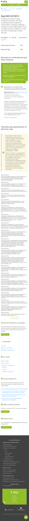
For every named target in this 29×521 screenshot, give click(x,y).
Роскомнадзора (8, 453)
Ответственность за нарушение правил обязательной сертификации (12, 399)
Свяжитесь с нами (13, 5)
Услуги (14, 496)
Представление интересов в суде (10, 479)
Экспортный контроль (8, 460)
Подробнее (5, 334)
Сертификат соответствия (20, 92)
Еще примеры (14, 318)
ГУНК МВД (7, 455)
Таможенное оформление (9, 471)
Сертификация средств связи (10, 463)
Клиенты (14, 499)
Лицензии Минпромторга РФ (10, 446)
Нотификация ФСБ (7, 444)
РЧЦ (6, 451)
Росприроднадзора (9, 456)
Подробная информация (10, 117)
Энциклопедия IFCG (7, 485)
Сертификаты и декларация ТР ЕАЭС (11, 461)
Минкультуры (8, 458)
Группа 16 (4, 369)
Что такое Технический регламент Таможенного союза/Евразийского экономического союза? (14, 391)
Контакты (14, 501)
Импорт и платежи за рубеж (9, 470)
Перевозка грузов (7, 473)
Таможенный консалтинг (9, 478)
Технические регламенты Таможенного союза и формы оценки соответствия (14, 395)
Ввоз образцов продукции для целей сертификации (15, 388)
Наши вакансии (6, 427)
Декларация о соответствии (11, 93)
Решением (12, 108)
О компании (14, 497)
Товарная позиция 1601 (8, 371)
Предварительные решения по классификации (14, 481)
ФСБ (6, 449)
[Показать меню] (26, 1)
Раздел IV (4, 367)
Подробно (3, 39)
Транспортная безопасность (9, 465)
